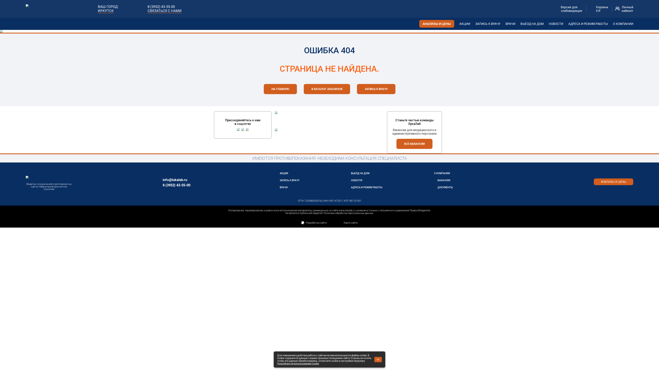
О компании (623, 24)
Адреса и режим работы (588, 24)
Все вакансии (414, 143)
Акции (464, 24)
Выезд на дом (532, 24)
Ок (378, 359)
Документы (445, 187)
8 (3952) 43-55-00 (161, 7)
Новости (556, 24)
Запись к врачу (487, 24)
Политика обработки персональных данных (348, 213)
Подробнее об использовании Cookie (298, 363)
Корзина (602, 9)
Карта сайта (351, 222)
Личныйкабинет (627, 9)
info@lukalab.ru (175, 180)
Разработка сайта (316, 222)
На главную (280, 89)
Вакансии (443, 180)
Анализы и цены (437, 24)
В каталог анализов (326, 89)
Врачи (510, 24)
